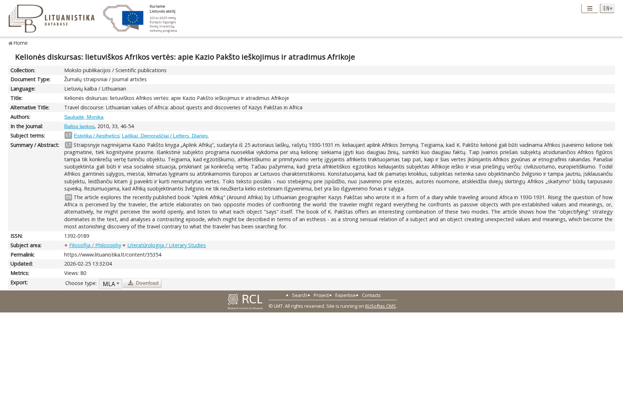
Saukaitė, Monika (83, 117)
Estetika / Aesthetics (96, 136)
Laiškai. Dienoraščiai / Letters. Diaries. (165, 136)
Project (321, 295)
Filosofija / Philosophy (95, 245)
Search (299, 295)
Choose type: (81, 283)
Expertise (345, 295)
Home (21, 42)
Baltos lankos (79, 126)
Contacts (371, 295)
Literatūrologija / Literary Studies (166, 245)
